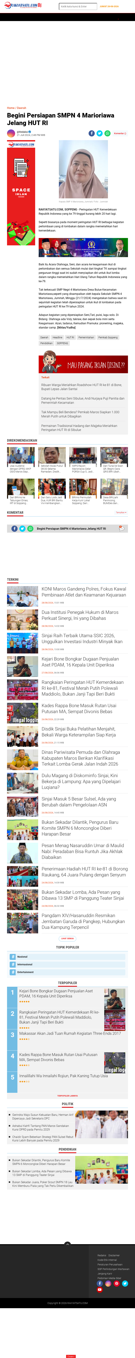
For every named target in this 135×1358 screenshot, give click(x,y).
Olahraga (91, 17)
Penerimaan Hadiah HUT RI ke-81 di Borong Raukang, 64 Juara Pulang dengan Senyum (85, 871)
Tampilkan (120, 512)
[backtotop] (67, 1245)
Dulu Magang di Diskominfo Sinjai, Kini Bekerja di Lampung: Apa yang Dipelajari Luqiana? (81, 781)
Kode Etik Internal (107, 1260)
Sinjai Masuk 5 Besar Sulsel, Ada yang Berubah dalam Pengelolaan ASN (79, 801)
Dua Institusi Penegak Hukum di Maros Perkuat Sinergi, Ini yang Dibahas (80, 615)
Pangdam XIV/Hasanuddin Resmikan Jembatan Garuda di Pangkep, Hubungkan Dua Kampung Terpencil (83, 921)
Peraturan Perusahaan (110, 1264)
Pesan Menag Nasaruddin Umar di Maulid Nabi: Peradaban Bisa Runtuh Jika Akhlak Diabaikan (83, 851)
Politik (50, 17)
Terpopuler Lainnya (67, 1096)
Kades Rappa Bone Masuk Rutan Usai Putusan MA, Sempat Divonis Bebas (79, 708)
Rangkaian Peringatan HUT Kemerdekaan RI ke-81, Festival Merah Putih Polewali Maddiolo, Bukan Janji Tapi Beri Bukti (83, 688)
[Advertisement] (67, 62)
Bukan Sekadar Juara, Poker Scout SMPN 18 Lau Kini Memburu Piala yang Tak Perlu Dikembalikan (42, 1184)
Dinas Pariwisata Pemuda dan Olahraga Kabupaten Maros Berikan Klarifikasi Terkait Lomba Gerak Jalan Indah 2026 (81, 758)
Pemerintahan (86, 337)
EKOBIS (105, 17)
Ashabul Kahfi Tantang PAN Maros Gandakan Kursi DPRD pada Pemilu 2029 (40, 1127)
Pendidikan (46, 343)
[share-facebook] (92, 133)
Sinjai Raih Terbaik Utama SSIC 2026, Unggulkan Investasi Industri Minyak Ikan (82, 638)
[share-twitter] (100, 133)
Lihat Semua (67, 938)
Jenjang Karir (105, 1273)
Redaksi (102, 1255)
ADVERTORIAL (35, 17)
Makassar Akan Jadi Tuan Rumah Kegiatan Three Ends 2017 (70, 1033)
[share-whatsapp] (107, 133)
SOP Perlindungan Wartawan (113, 1269)
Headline (57, 337)
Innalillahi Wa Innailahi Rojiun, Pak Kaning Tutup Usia (63, 1076)
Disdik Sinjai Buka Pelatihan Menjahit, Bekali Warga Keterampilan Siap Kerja (79, 731)
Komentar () (120, 133)
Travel (117, 17)
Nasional (22, 956)
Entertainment (25, 972)
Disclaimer (114, 1255)
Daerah (19, 17)
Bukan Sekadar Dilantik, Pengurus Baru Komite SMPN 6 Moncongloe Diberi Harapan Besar (80, 828)
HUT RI (70, 337)
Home (8, 17)
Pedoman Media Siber (109, 1278)
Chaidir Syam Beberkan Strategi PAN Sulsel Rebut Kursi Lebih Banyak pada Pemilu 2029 (42, 1138)
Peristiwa (64, 17)
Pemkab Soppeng (108, 337)
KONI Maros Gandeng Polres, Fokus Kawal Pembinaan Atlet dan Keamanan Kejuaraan (84, 592)
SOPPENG (62, 343)
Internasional (24, 964)
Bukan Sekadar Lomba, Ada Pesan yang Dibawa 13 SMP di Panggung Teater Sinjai (83, 895)
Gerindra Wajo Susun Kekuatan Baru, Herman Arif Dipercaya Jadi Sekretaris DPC (42, 1116)
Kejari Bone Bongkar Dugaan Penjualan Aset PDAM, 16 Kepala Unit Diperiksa (80, 662)
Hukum (78, 17)
